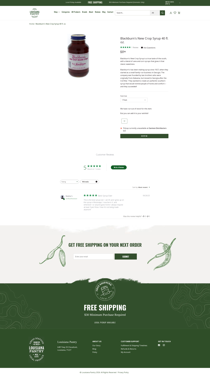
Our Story (96, 345)
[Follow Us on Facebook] (159, 345)
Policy (94, 352)
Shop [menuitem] (56, 12)
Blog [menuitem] (104, 12)
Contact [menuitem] (110, 12)
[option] (78, 56)
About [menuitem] (91, 12)
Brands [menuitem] (84, 12)
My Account (125, 352)
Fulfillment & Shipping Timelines (134, 345)
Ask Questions (149, 47)
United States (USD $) (169, 3)
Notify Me (144, 136)
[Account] (170, 13)
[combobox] (69, 182)
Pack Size (123, 96)
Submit (125, 256)
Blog (94, 349)
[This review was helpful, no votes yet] (143, 216)
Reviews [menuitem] (98, 12)
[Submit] (162, 12)
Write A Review (119, 167)
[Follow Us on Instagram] (164, 345)
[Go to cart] (179, 13)
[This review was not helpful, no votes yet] (147, 216)
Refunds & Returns (128, 349)
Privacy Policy (123, 372)
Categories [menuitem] (66, 12)
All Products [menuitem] (76, 12)
